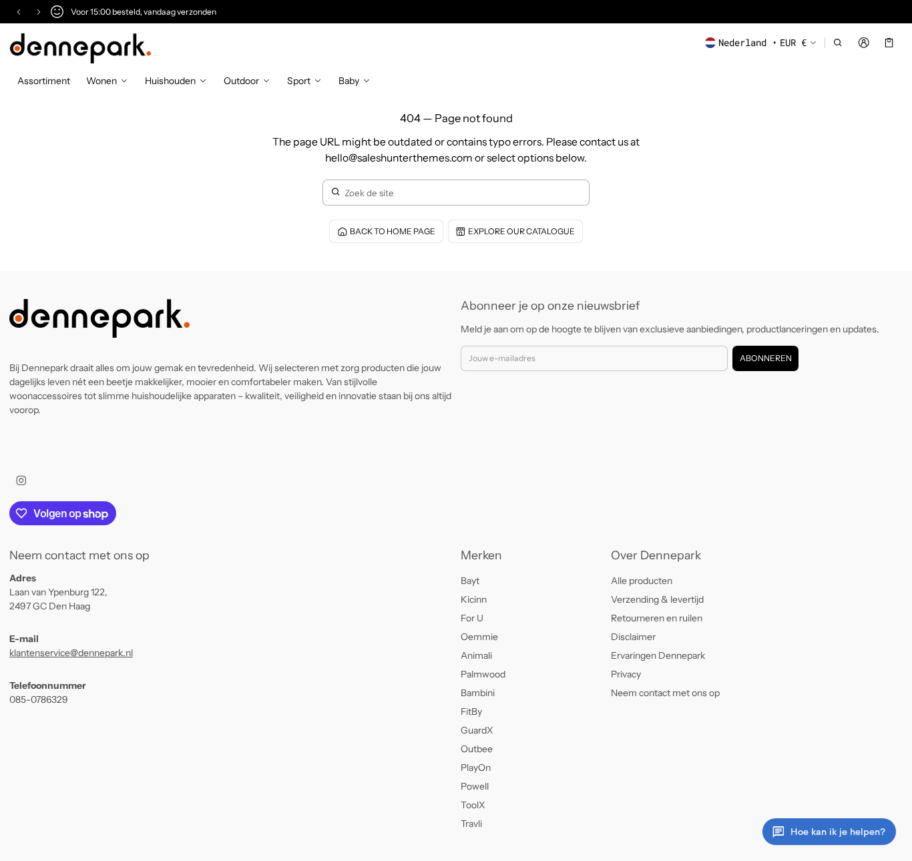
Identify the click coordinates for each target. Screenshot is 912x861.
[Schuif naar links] (18, 12)
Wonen (101, 80)
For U (472, 618)
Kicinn (474, 599)
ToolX (473, 805)
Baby (348, 80)
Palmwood (483, 674)
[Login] (864, 42)
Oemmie (479, 637)
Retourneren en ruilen (656, 618)
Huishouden (170, 80)
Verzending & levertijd (657, 599)
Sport (298, 80)
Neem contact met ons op (665, 693)
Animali (476, 655)
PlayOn (476, 768)
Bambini (478, 693)
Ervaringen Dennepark (658, 655)
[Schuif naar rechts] (38, 12)
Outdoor (241, 80)
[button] (838, 42)
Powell (475, 786)
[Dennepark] (80, 48)
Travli (471, 824)
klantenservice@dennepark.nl (71, 653)
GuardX (477, 730)
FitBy (471, 711)
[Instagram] (21, 480)
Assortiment (43, 81)
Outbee (477, 749)
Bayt (470, 581)
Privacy (626, 674)
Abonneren (766, 358)
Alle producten (641, 581)
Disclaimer (633, 637)
